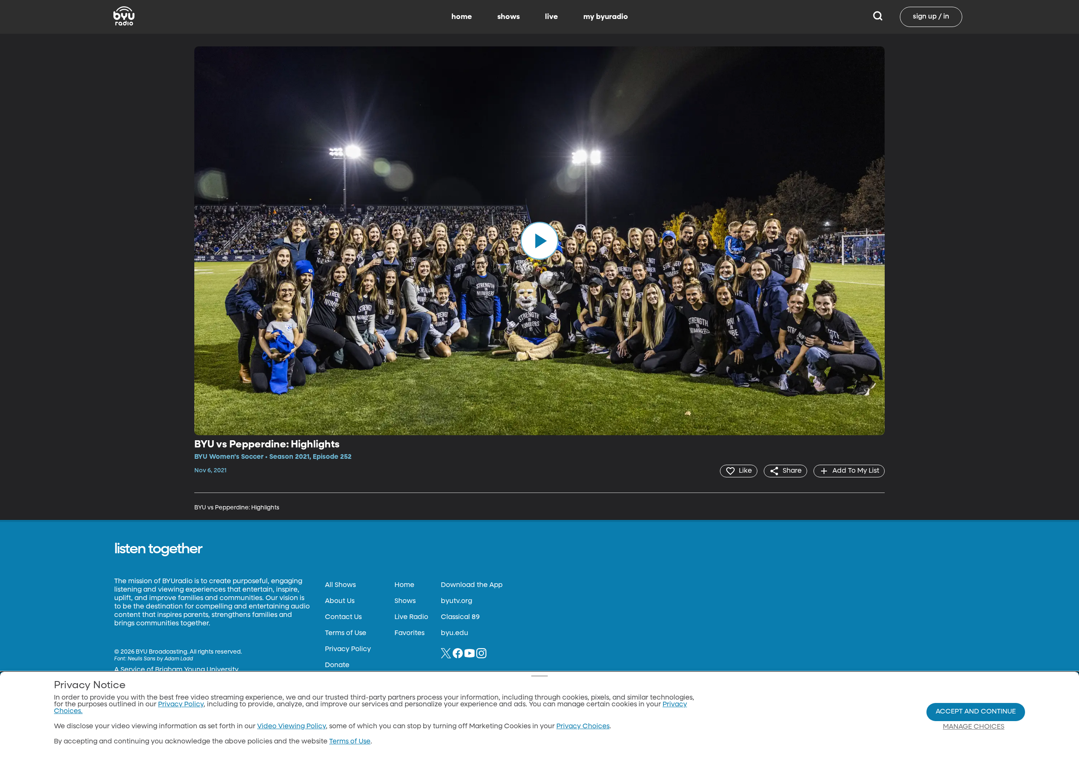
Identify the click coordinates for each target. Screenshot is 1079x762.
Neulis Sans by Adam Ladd (160, 659)
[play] (539, 241)
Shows (405, 601)
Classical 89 (460, 617)
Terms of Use (345, 633)
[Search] (878, 17)
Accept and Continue (976, 711)
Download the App (471, 585)
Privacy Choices (582, 726)
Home (404, 585)
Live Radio (411, 617)
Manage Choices (973, 727)
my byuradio (605, 17)
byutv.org (456, 601)
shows (508, 17)
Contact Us (343, 617)
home (461, 17)
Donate (337, 665)
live (551, 17)
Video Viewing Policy (291, 726)
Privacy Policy (348, 649)
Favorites (409, 633)
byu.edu (454, 633)
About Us (339, 601)
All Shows (340, 585)
